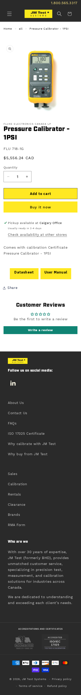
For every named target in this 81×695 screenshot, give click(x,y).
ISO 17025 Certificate (26, 434)
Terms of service (30, 686)
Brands (14, 515)
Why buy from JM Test (27, 454)
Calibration (17, 484)
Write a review (40, 330)
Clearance (16, 505)
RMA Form (16, 525)
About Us (16, 403)
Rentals (14, 494)
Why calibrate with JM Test (32, 444)
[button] (9, 14)
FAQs (12, 423)
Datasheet (24, 272)
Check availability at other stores (37, 235)
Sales (12, 474)
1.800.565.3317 (64, 3)
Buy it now (40, 207)
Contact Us (17, 413)
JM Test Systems (34, 679)
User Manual (55, 272)
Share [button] (12, 288)
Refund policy (57, 686)
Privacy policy (62, 679)
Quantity (10, 167)
